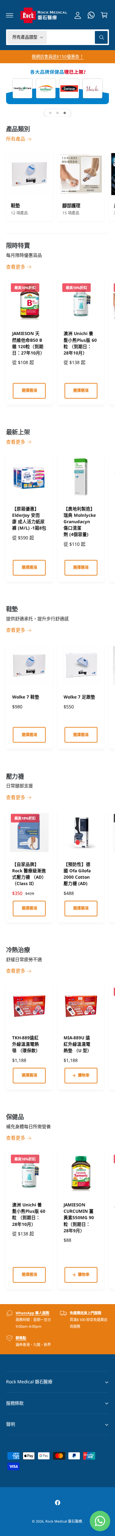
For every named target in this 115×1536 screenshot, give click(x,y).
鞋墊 (15, 206)
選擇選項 (29, 390)
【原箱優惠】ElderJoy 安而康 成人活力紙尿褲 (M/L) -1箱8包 (29, 518)
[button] (9, 15)
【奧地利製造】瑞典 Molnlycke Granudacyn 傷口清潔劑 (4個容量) (80, 522)
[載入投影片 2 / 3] (57, 113)
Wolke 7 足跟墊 (79, 697)
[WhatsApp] (90, 15)
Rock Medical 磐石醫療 (63, 1521)
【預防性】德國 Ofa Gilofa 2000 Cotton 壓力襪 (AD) (77, 873)
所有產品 (15, 138)
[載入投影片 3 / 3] (64, 113)
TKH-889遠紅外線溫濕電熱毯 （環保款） (26, 1044)
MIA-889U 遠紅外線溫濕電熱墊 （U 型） (78, 1044)
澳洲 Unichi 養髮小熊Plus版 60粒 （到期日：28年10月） (80, 343)
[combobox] (78, 37)
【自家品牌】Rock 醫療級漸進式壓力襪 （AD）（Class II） (29, 873)
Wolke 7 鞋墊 (25, 697)
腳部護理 (71, 206)
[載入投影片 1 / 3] (50, 113)
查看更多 (15, 267)
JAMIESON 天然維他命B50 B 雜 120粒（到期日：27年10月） (28, 343)
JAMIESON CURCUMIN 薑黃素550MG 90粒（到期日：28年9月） (79, 1218)
